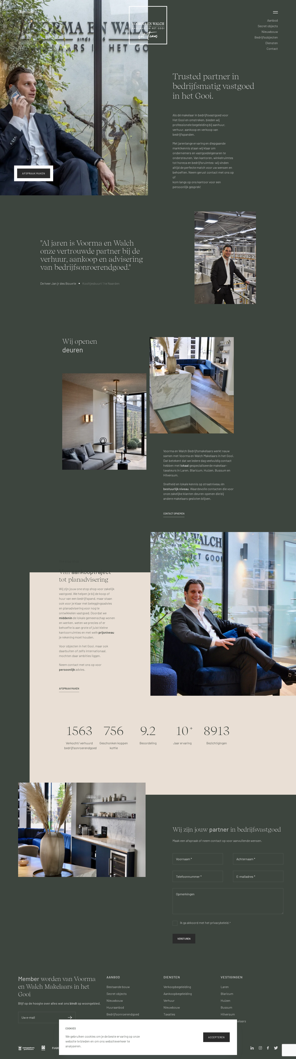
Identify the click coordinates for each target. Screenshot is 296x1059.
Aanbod (272, 20)
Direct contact (27, 12)
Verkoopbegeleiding (177, 987)
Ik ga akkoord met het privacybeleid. (205, 923)
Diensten (271, 43)
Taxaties (169, 1014)
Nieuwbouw (270, 31)
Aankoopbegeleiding (178, 993)
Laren (225, 987)
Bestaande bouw (118, 987)
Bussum (226, 1007)
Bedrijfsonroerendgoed (123, 1014)
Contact (272, 48)
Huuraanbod (115, 1007)
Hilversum (228, 1014)
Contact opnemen (173, 513)
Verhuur (169, 1000)
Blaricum (227, 993)
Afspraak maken (69, 688)
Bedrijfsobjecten (266, 37)
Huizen (225, 1000)
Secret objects (268, 26)
